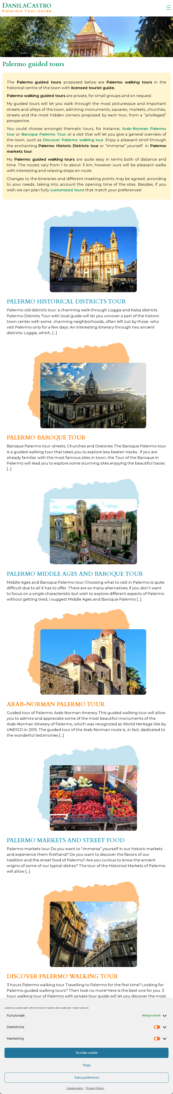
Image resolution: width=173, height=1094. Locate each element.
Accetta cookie (87, 1053)
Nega (87, 1065)
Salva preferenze (86, 1077)
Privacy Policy (95, 1088)
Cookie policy (75, 1088)
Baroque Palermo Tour (43, 134)
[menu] (168, 7)
